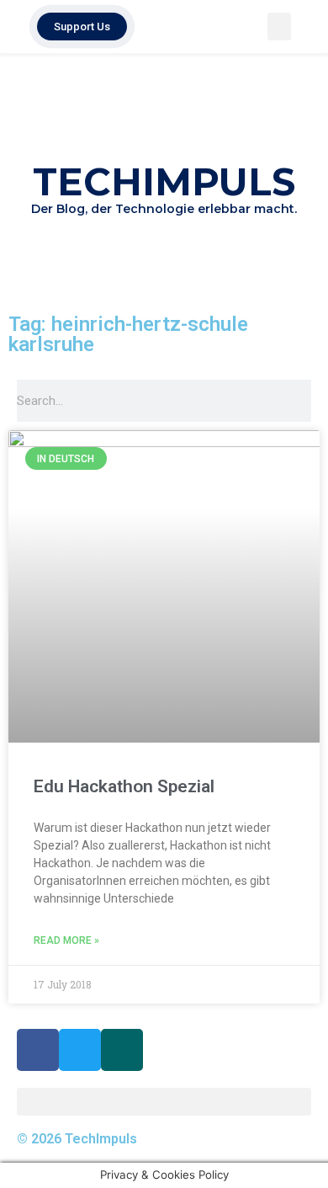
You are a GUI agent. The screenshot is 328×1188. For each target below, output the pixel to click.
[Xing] (122, 1050)
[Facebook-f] (38, 1050)
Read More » (66, 940)
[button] (279, 26)
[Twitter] (80, 1050)
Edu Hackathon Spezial (124, 786)
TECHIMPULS (164, 181)
